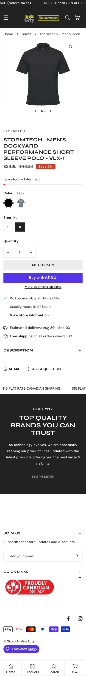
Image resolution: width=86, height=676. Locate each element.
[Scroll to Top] (77, 651)
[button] (77, 18)
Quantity (11, 241)
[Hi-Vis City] (42, 17)
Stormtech (14, 131)
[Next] (50, 111)
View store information (29, 315)
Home (8, 34)
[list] (43, 79)
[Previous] (35, 111)
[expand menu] (6, 18)
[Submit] (76, 556)
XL (20, 227)
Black (8, 203)
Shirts (26, 34)
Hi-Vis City (26, 641)
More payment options (43, 287)
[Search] (67, 18)
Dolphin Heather (21, 203)
